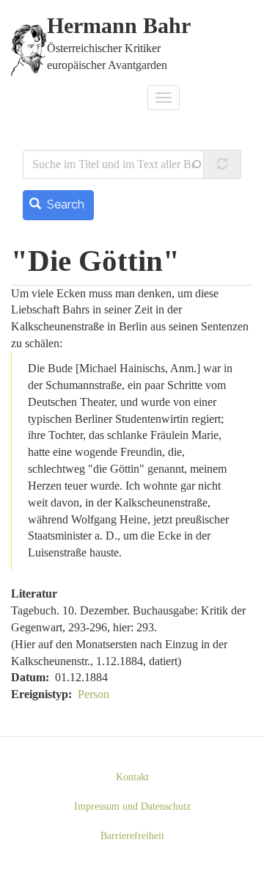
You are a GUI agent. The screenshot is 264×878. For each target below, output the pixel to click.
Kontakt (132, 777)
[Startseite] (29, 50)
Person (93, 694)
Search (64, 204)
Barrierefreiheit (132, 835)
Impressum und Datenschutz (132, 806)
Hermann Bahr (119, 26)
